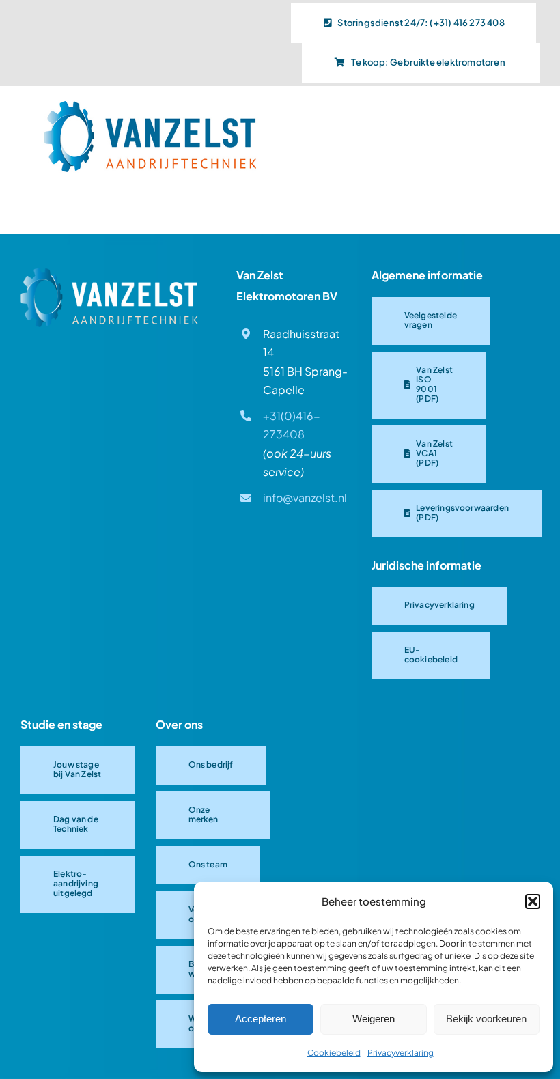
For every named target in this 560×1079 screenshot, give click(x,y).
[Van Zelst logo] (109, 273)
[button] (533, 901)
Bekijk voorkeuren (486, 1018)
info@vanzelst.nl (305, 497)
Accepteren (260, 1018)
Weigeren (373, 1018)
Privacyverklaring (400, 1053)
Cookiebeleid (334, 1053)
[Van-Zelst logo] (150, 105)
